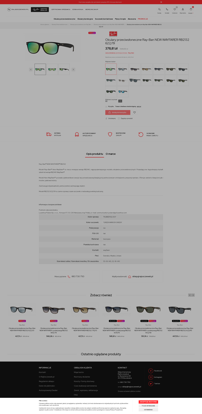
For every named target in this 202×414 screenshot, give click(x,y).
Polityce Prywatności (116, 410)
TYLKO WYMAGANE (148, 406)
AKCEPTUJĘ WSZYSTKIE (148, 402)
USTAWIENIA (148, 410)
